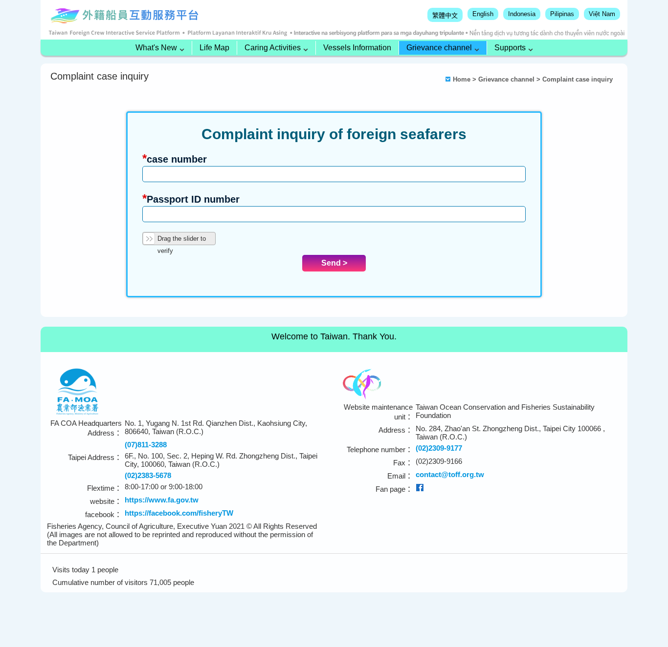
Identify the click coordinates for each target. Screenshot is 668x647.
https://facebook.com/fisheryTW (179, 513)
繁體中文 (445, 15)
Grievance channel (439, 47)
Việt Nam (602, 14)
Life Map (214, 47)
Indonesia (521, 14)
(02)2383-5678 (148, 475)
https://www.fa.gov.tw (162, 500)
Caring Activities (273, 47)
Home (461, 79)
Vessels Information (357, 47)
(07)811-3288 (146, 444)
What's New (156, 47)
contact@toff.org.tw (450, 474)
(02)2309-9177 (439, 448)
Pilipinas (562, 14)
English (482, 14)
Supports (510, 47)
